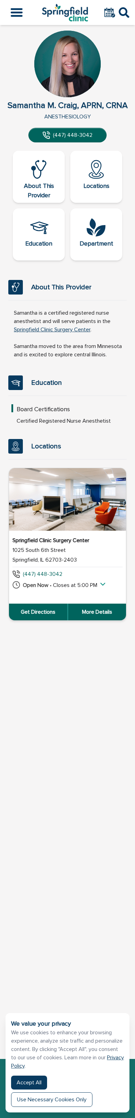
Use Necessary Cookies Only (52, 1099)
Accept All (29, 1082)
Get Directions (38, 611)
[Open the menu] (17, 12)
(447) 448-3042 (72, 135)
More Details (97, 611)
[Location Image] (67, 499)
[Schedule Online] (110, 12)
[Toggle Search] (124, 12)
